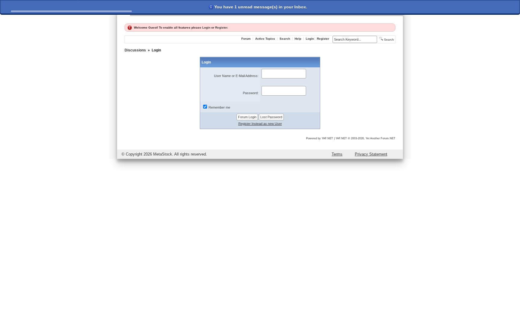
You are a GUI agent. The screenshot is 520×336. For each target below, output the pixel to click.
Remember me (219, 107)
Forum (246, 38)
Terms (337, 154)
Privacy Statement (371, 154)
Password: (250, 93)
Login (206, 27)
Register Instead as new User (260, 123)
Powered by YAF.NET (319, 138)
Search (285, 38)
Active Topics (265, 38)
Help (298, 38)
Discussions (135, 50)
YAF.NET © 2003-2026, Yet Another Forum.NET (365, 138)
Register (221, 27)
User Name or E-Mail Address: (236, 76)
